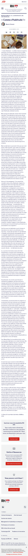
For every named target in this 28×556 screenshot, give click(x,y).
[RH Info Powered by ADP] (14, 6)
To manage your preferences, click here (14, 554)
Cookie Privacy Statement (18, 552)
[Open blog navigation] (2, 8)
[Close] (26, 547)
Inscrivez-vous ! (14, 439)
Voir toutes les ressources (14, 463)
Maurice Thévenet (10, 24)
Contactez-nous (14, 489)
